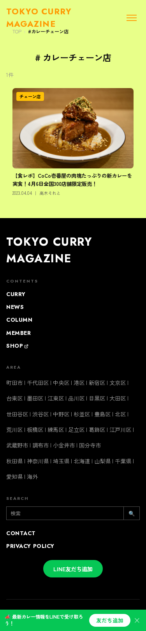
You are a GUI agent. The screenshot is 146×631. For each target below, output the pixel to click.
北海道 (82, 461)
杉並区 (82, 414)
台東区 (14, 398)
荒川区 (14, 429)
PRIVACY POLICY (30, 546)
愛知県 (14, 476)
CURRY (16, 294)
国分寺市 (90, 445)
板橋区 (35, 429)
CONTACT (21, 533)
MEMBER (18, 333)
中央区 (61, 382)
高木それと (50, 193)
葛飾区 (97, 429)
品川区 (76, 398)
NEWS (15, 307)
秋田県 (14, 461)
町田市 (14, 382)
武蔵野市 (17, 445)
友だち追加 (109, 620)
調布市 (40, 445)
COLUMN (19, 320)
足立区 (76, 429)
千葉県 (123, 461)
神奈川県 (38, 461)
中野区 (61, 414)
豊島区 (102, 414)
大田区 (117, 398)
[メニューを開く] (131, 18)
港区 (79, 382)
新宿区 (97, 382)
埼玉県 (61, 461)
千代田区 (38, 382)
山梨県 (102, 461)
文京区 (117, 382)
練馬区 (55, 429)
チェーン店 (30, 96)
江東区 (55, 398)
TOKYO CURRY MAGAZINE (49, 250)
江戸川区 (120, 429)
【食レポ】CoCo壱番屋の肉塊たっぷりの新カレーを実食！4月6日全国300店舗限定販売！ (72, 179)
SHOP (14, 346)
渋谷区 (40, 414)
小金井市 (64, 445)
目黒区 (97, 398)
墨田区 (35, 398)
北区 (120, 414)
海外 (32, 476)
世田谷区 (17, 414)
